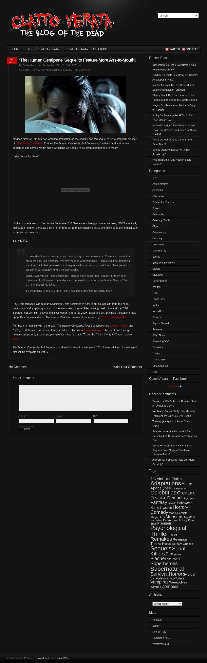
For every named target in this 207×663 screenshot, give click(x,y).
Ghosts (172, 503)
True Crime (158, 359)
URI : (96, 416)
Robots (167, 543)
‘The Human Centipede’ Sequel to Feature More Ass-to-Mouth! (77, 60)
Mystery (189, 517)
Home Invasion (161, 507)
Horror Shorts (159, 281)
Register (157, 619)
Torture (179, 578)
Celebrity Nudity (161, 220)
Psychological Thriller (168, 531)
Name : (23, 416)
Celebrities (158, 214)
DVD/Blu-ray (159, 250)
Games (156, 268)
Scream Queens (182, 543)
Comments (161, 638)
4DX (154, 178)
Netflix (155, 305)
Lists (154, 293)
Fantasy (158, 502)
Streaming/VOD (161, 341)
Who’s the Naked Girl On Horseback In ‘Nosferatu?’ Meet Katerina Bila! (174, 436)
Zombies (170, 586)
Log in (155, 625)
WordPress (44, 658)
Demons (175, 497)
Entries (159, 632)
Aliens (187, 483)
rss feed (192, 49)
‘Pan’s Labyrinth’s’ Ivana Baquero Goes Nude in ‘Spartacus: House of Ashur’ (171, 450)
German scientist (94, 330)
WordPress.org (160, 644)
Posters (156, 317)
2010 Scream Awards (112, 317)
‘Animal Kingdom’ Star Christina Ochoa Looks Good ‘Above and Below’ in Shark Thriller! (174, 130)
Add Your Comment (128, 367)
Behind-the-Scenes (163, 202)
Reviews (157, 329)
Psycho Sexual (160, 323)
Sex (169, 553)
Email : (60, 416)
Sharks (177, 554)
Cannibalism (179, 488)
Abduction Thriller (169, 479)
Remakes (161, 539)
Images (156, 287)
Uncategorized (160, 365)
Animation (158, 190)
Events (156, 256)
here (15, 338)
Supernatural (167, 569)
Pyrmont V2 (62, 658)
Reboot (173, 535)
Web (154, 371)
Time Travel (169, 578)
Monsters (175, 516)
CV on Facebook (173, 386)
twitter (175, 49)
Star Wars (173, 559)
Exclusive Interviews (163, 262)
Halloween (184, 503)
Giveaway (157, 274)
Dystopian (189, 498)
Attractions (158, 196)
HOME (16, 49)
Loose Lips (158, 299)
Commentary (159, 232)
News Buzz (158, 311)
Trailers (35, 69)
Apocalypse (160, 488)
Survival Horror (166, 574)
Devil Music (158, 244)
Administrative (160, 184)
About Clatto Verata (43, 49)
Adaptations (165, 483)
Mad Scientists (54, 69)
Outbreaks (156, 520)
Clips (155, 226)
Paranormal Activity (175, 520)
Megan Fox (157, 517)
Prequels (164, 523)
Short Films (158, 335)
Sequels (67, 69)
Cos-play (157, 238)
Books (155, 208)
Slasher (158, 558)
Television (158, 347)
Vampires (159, 581)
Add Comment (82, 69)
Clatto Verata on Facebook (87, 49)
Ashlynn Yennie (119, 325)
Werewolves (178, 582)
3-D (153, 479)
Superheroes (164, 563)
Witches (155, 587)
